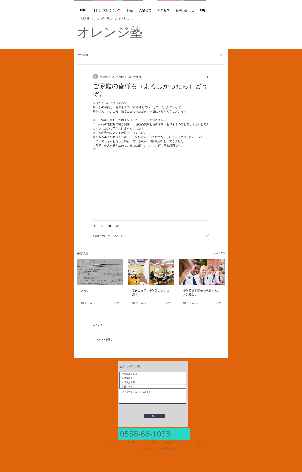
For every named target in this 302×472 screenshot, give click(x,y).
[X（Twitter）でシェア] (102, 225)
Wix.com (174, 448)
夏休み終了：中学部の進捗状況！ (150, 292)
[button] (220, 55)
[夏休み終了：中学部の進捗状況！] (151, 272)
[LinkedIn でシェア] (109, 225)
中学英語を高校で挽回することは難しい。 (201, 292)
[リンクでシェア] (117, 225)
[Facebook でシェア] (94, 225)
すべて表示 (219, 253)
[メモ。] (100, 272)
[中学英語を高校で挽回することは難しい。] (202, 272)
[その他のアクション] (207, 76)
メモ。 (85, 290)
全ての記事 (82, 54)
